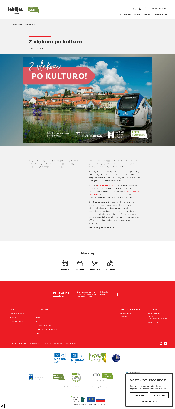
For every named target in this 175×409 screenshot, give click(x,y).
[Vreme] (134, 8)
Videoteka (13, 317)
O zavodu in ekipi (42, 309)
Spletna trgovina (158, 9)
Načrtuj (148, 14)
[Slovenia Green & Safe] (76, 377)
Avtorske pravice (34, 343)
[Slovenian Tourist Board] (103, 377)
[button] (140, 8)
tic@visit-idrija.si (154, 323)
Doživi (137, 14)
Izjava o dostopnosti (71, 343)
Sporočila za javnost (17, 321)
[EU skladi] (37, 377)
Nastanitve (161, 14)
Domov (14, 24)
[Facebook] (156, 343)
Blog (37, 333)
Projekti (38, 317)
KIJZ (37, 321)
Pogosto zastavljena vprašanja (46, 329)
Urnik (38, 313)
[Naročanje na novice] (118, 294)
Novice (19, 24)
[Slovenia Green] (97, 358)
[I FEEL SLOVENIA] (59, 377)
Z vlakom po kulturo (29, 24)
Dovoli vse (139, 395)
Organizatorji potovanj (18, 313)
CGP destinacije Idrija (43, 325)
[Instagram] (161, 343)
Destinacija (125, 14)
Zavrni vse (159, 395)
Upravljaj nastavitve (149, 401)
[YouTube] (165, 343)
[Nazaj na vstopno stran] (15, 11)
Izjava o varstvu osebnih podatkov (52, 343)
